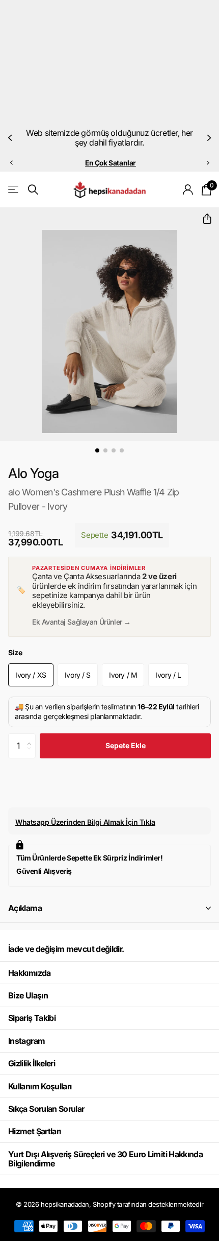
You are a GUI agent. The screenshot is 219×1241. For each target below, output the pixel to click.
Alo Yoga (33, 473)
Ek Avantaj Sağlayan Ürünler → (81, 621)
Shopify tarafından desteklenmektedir (148, 1204)
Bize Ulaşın (28, 995)
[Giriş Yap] (188, 189)
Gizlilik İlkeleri (31, 1063)
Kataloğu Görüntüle (14, 189)
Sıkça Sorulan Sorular (46, 1109)
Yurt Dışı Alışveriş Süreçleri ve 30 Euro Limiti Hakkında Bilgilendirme (105, 1158)
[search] (33, 189)
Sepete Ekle (125, 745)
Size (15, 652)
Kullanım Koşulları (39, 1086)
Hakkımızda (29, 973)
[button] (11, 137)
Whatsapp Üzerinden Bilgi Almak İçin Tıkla (85, 822)
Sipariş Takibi (32, 1018)
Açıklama (25, 908)
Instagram (26, 1041)
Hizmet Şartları (34, 1131)
